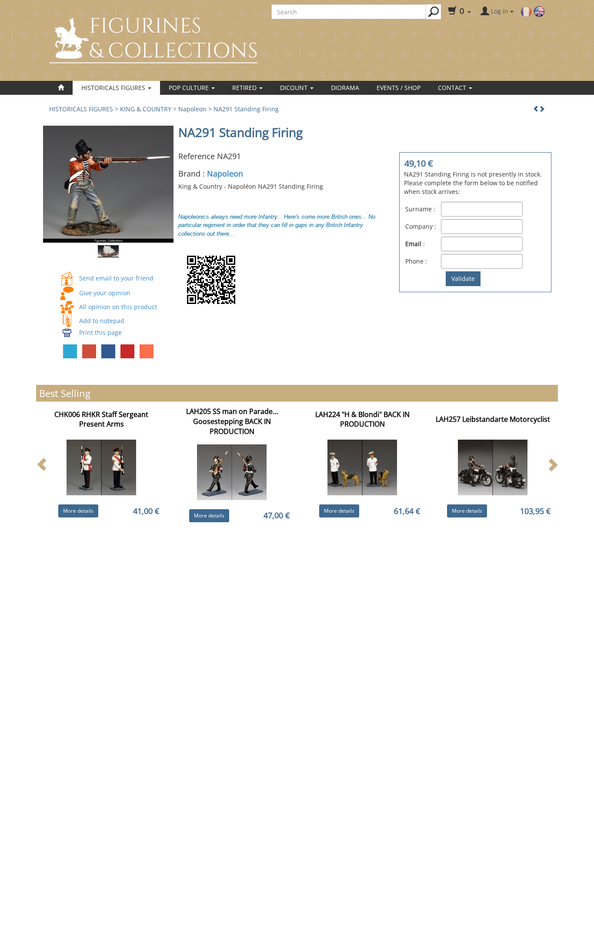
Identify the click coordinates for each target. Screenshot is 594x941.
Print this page (100, 332)
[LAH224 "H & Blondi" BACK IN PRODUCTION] (362, 467)
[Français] (526, 11)
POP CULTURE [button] (189, 87)
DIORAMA (345, 87)
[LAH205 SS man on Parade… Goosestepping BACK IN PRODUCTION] (232, 471)
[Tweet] (70, 351)
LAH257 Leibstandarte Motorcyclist (493, 419)
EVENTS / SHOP (398, 87)
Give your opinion (104, 293)
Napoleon (225, 173)
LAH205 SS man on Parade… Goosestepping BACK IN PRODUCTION (232, 421)
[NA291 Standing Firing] (108, 184)
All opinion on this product (118, 307)
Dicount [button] (294, 87)
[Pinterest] (127, 351)
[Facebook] (108, 351)
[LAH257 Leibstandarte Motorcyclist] (492, 467)
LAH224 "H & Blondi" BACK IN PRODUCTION (362, 419)
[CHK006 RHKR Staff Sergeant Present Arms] (101, 467)
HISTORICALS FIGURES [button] (114, 87)
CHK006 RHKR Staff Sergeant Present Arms (101, 419)
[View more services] (147, 351)
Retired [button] (245, 87)
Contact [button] (453, 87)
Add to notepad (101, 321)
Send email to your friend (116, 278)
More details (78, 510)
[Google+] (89, 351)
